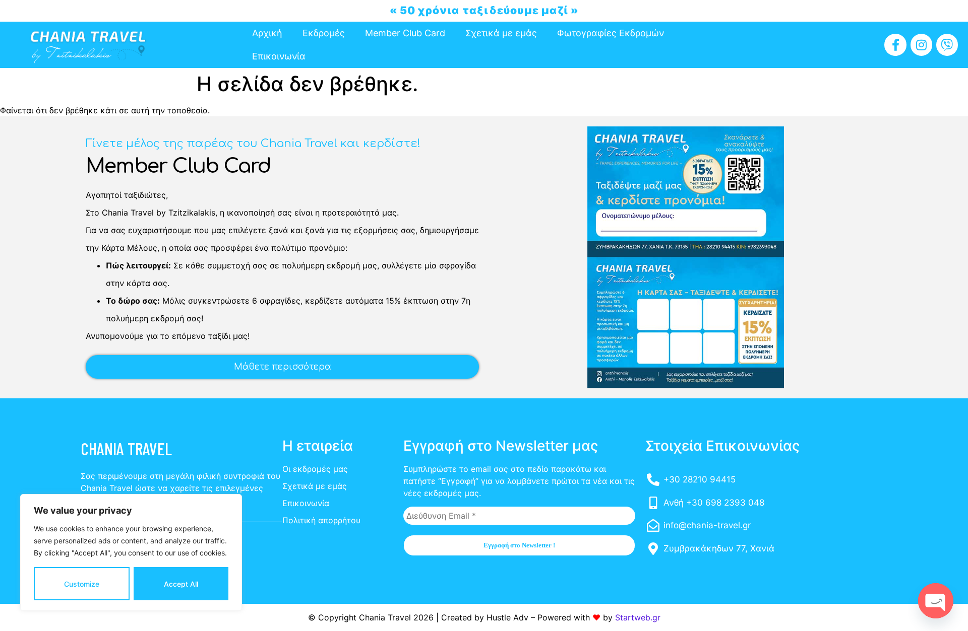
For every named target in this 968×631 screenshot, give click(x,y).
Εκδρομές (323, 33)
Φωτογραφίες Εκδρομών (610, 33)
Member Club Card (405, 33)
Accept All (181, 584)
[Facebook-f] (895, 44)
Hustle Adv (507, 617)
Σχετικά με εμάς (501, 33)
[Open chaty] (935, 600)
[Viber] (947, 44)
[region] (131, 552)
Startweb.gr (637, 617)
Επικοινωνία (279, 56)
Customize (81, 584)
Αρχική (267, 33)
